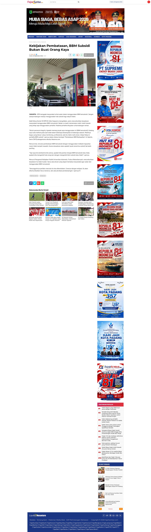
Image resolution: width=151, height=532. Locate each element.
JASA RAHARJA (71, 37)
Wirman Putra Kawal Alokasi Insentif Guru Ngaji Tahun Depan (113, 478)
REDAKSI (31, 37)
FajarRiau (69, 523)
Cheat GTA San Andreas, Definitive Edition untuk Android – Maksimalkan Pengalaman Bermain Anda (112, 438)
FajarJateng (58, 525)
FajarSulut (86, 525)
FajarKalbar (73, 527)
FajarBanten (33, 525)
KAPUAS (61, 37)
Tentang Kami (42, 520)
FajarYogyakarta (76, 525)
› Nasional (43, 42)
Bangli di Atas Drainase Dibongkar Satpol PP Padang (114, 485)
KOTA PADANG (107, 37)
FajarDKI (41, 525)
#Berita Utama (34, 175)
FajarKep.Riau (60, 523)
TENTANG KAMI (41, 37)
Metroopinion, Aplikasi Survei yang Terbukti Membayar (111, 444)
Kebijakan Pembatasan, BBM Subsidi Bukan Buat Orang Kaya (59, 47)
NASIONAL (88, 37)
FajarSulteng (104, 525)
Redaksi (32, 520)
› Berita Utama (36, 42)
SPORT (80, 37)
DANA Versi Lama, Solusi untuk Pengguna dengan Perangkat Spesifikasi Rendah (111, 426)
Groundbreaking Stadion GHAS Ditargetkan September (112, 503)
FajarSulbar (95, 525)
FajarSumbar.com (111, 520)
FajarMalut (72, 529)
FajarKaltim (100, 527)
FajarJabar (49, 525)
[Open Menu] (149, 2)
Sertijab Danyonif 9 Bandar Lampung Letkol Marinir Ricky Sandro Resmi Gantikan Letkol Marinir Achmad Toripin (111, 414)
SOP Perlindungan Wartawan (77, 520)
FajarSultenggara (116, 525)
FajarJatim (66, 525)
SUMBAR (97, 37)
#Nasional (42, 175)
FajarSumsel (86, 523)
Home (31, 42)
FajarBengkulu (97, 523)
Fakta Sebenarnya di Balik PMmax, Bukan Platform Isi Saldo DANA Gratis (112, 420)
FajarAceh (42, 523)
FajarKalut (65, 527)
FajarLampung (107, 523)
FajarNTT (115, 527)
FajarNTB (108, 527)
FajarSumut (51, 523)
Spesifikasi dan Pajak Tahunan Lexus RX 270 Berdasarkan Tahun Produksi (112, 458)
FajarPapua (81, 529)
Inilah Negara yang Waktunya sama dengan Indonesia (111, 408)
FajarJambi (77, 523)
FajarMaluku (64, 529)
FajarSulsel (36, 527)
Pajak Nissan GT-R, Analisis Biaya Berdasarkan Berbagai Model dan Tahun (112, 453)
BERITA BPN (52, 37)
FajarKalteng (82, 527)
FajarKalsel (91, 527)
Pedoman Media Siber (56, 520)
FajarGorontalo (46, 527)
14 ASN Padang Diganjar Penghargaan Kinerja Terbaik (113, 469)
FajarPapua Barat (91, 529)
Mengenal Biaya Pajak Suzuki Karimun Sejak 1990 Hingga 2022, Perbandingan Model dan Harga (112, 432)
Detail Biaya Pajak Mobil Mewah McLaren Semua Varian (111, 448)
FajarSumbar (34, 523)
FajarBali (56, 529)
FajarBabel (117, 523)
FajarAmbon (57, 527)
